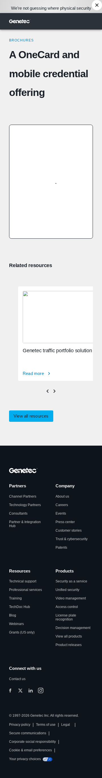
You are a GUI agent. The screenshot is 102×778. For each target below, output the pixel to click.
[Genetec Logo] (20, 21)
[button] (31, 416)
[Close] (97, 5)
